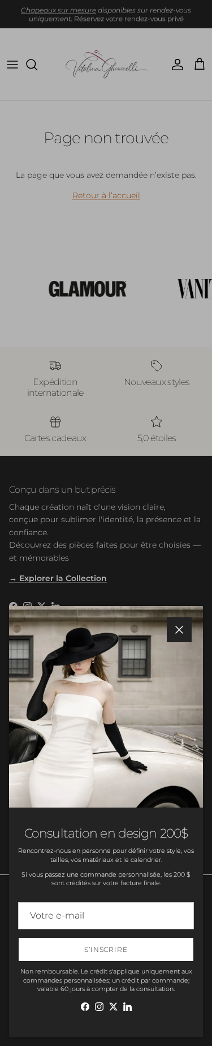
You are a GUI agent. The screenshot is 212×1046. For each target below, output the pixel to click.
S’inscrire (106, 949)
